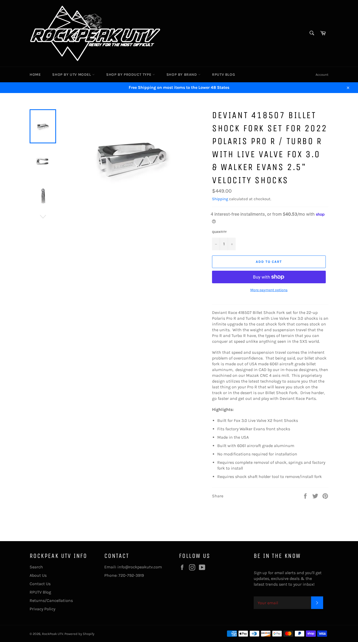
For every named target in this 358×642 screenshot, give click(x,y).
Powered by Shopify (79, 634)
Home (35, 74)
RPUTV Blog (223, 74)
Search (36, 566)
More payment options (269, 290)
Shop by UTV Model (72, 74)
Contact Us (40, 583)
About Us (38, 575)
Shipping (220, 199)
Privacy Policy (42, 608)
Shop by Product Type (129, 74)
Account (322, 75)
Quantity (219, 232)
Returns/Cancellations (51, 600)
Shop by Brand (182, 74)
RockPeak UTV (52, 634)
